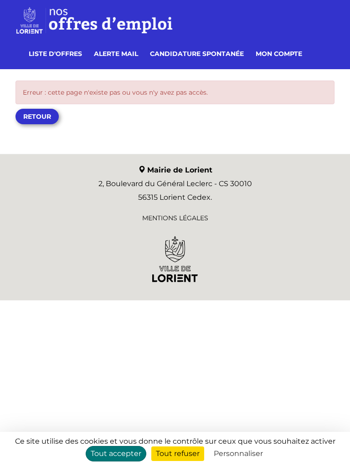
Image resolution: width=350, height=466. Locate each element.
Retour (37, 116)
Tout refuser (178, 453)
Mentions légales (175, 218)
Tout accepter (116, 453)
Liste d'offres (55, 54)
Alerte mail (116, 54)
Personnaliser (238, 453)
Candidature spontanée (197, 54)
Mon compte (279, 54)
